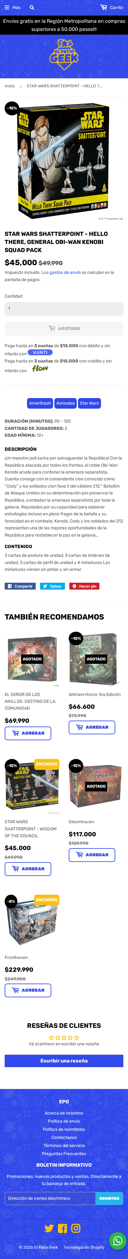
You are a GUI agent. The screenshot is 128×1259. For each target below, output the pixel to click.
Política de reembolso (64, 1129)
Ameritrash (40, 403)
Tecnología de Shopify (84, 1247)
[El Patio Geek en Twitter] (49, 1230)
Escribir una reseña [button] (64, 1061)
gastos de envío (65, 272)
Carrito (116, 7)
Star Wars (89, 403)
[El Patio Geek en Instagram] (75, 1230)
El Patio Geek (46, 1247)
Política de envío (64, 1121)
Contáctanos (64, 1137)
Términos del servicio (64, 1145)
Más (16, 7)
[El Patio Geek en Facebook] (62, 1230)
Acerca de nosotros (64, 1113)
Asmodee (65, 403)
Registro (109, 1198)
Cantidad (13, 296)
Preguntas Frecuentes (64, 1153)
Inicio (10, 86)
